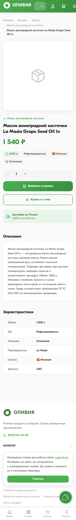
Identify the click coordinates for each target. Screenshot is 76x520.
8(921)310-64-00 (18, 435)
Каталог (22, 20)
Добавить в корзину (40, 186)
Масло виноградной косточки (25, 25)
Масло (36, 20)
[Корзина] (64, 6)
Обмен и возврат (12, 503)
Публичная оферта (53, 497)
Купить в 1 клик (40, 199)
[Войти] (53, 6)
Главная (8, 20)
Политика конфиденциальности (20, 490)
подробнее (61, 457)
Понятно (38, 479)
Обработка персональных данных (21, 497)
